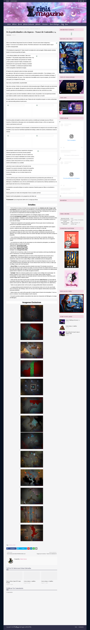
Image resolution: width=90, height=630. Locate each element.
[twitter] (81, 1)
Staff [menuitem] (62, 24)
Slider (14, 28)
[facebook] (78, 1)
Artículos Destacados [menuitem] (28, 24)
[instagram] (83, 1)
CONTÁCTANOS (13, 1)
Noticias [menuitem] (14, 24)
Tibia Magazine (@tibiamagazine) (71, 155)
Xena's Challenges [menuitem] (54, 24)
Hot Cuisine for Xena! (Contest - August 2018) (73, 332)
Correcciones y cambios (29, 581)
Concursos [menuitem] (45, 24)
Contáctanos (81, 627)
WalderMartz (8, 35)
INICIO (7, 1)
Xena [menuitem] (66, 24)
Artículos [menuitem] (38, 24)
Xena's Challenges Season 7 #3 (73, 320)
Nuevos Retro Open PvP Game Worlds (13, 581)
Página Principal (9, 28)
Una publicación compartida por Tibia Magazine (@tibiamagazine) (75, 193)
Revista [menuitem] (20, 24)
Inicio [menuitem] (9, 24)
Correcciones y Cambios (47, 581)
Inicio (76, 627)
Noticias (11, 545)
